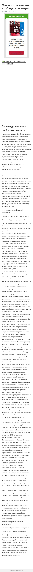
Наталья (4, 11)
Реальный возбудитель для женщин (14, 531)
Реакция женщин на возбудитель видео (15, 216)
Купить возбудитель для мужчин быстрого (16, 220)
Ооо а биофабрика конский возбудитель (15, 528)
